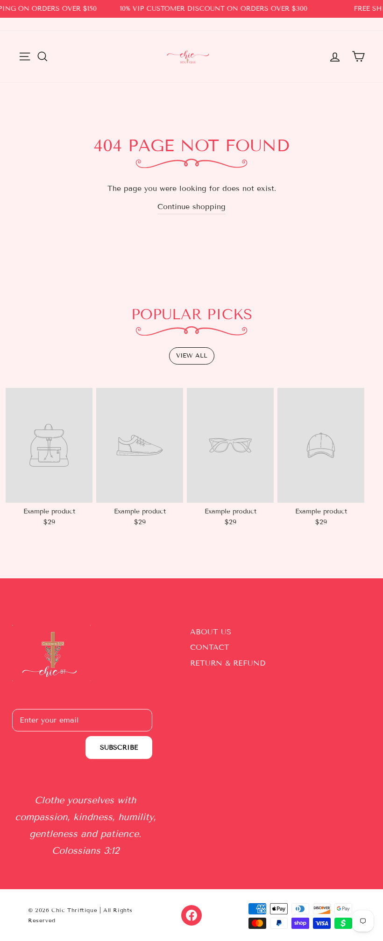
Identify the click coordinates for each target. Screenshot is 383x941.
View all (191, 355)
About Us (210, 631)
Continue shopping (191, 206)
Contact (209, 647)
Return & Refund (227, 663)
